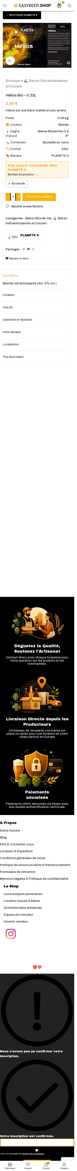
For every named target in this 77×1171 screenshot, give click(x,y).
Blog (3, 837)
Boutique (13, 81)
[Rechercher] (69, 5)
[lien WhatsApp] (33, 249)
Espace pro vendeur (18, 914)
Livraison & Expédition (16, 851)
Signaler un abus (18, 258)
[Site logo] (32, 5)
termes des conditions (33, 1153)
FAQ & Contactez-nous (17, 844)
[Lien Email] (28, 249)
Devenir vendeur (16, 921)
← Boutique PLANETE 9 (22, 15)
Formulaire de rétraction (18, 872)
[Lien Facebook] (23, 249)
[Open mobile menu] (4, 5)
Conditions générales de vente (22, 858)
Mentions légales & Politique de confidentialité (34, 878)
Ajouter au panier (39, 196)
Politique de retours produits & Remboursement (35, 865)
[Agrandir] (10, 61)
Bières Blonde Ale (38, 218)
